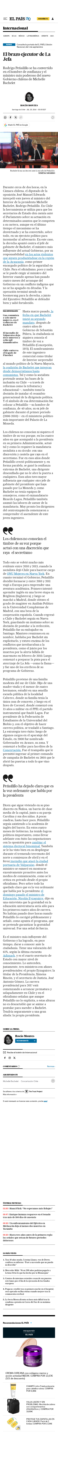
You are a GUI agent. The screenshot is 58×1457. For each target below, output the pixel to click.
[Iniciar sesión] (52, 18)
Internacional (15, 28)
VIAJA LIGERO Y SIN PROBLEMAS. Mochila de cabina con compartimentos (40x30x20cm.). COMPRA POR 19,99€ (40, 1407)
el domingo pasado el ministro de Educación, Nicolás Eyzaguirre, (23, 894)
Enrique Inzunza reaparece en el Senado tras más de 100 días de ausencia (27, 1216)
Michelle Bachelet (11, 1081)
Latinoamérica (33, 36)
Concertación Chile (29, 1081)
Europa (6, 36)
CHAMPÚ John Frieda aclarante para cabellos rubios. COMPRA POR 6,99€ (40, 1388)
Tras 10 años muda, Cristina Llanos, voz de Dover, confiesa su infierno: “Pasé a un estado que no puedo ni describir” (29, 1262)
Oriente (44, 36)
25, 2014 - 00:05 (36, 110)
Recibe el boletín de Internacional (22, 1052)
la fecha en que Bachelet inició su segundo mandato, (38, 317)
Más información (9, 1094)
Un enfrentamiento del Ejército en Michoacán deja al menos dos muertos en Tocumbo (24, 1226)
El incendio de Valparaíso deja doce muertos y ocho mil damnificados (11, 338)
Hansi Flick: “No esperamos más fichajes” (31, 1208)
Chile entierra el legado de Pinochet (10, 353)
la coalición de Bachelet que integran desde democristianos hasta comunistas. (27, 371)
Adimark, (9, 955)
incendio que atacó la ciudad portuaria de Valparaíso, (25, 863)
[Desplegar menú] (5, 18)
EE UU (14, 36)
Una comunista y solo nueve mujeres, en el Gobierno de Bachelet (11, 320)
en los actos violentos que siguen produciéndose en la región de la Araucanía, (28, 258)
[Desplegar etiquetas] (53, 1081)
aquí (45, 1101)
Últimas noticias (12, 1203)
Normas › (51, 1066)
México (22, 36)
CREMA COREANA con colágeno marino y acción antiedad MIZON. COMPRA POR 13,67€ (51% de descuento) (29, 1376)
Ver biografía (23, 1041)
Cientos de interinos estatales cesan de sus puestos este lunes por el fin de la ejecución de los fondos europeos (28, 1281)
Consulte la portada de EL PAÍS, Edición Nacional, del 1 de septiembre (34, 45)
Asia (52, 36)
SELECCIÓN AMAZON (29, 1332)
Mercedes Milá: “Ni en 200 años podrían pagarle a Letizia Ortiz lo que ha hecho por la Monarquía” (28, 1271)
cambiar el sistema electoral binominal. (24, 844)
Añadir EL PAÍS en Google (18, 125)
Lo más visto (9, 1253)
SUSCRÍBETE (43, 19)
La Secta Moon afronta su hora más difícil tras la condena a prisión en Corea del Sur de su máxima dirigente (27, 1302)
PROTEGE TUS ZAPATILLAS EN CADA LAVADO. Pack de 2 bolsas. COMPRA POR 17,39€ (40, 1421)
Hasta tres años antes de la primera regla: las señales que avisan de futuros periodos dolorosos (28, 1238)
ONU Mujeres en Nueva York (25, 573)
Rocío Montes (29, 105)
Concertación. (12, 750)
